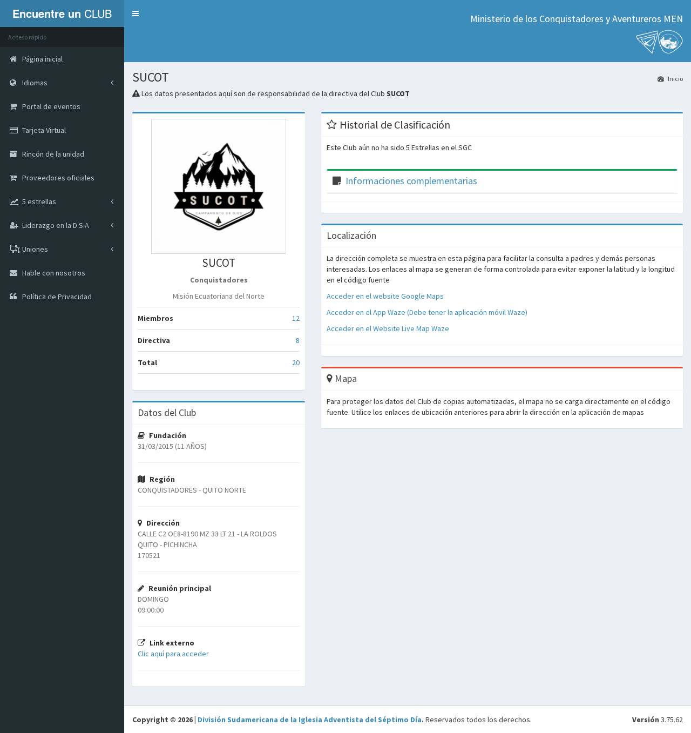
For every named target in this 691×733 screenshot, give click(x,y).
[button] (135, 13)
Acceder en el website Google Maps (385, 296)
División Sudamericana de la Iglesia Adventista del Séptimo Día (310, 719)
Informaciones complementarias (411, 180)
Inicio (675, 79)
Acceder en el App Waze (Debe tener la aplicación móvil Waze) (427, 312)
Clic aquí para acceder (173, 653)
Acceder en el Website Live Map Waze (388, 328)
